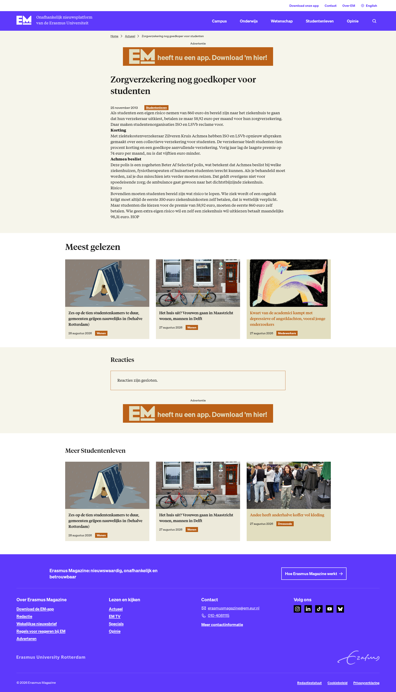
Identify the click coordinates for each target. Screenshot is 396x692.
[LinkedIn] (308, 609)
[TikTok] (319, 609)
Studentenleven (156, 107)
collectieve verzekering (165, 141)
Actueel (130, 36)
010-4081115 (218, 615)
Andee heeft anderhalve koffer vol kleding (287, 515)
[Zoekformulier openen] (374, 21)
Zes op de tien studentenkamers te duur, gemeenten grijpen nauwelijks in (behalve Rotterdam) (105, 319)
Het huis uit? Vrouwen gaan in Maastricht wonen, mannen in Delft (196, 316)
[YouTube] (329, 609)
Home (114, 36)
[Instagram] (297, 609)
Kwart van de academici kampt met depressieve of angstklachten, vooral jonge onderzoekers (287, 319)
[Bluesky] (340, 609)
